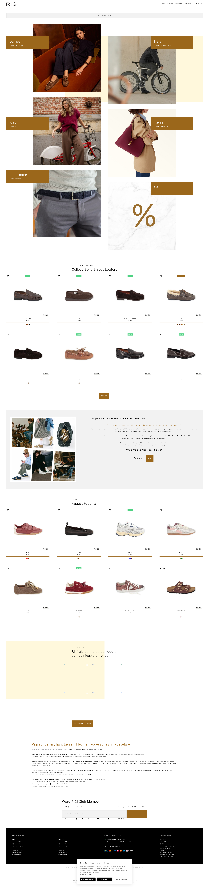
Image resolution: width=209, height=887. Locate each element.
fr (199, 3)
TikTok (122, 818)
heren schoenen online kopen (41, 754)
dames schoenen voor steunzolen (45, 775)
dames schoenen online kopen (63, 754)
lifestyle (95, 756)
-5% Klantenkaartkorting (167, 844)
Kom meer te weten (86, 874)
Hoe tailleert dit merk (166, 852)
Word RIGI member (136, 814)
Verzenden (163, 840)
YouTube (102, 818)
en (201, 3)
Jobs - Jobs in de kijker (166, 856)
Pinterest (112, 818)
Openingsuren (16, 854)
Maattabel (162, 850)
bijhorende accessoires (82, 756)
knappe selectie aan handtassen (61, 756)
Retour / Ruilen (164, 842)
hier (149, 458)
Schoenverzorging (165, 848)
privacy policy (136, 867)
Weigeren (104, 879)
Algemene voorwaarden (167, 854)
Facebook (80, 818)
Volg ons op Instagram (82, 723)
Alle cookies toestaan (87, 879)
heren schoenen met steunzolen (66, 775)
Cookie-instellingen (121, 879)
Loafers (104, 395)
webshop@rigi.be (17, 852)
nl (196, 3)
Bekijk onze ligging (17, 846)
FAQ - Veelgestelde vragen (167, 846)
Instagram (91, 818)
